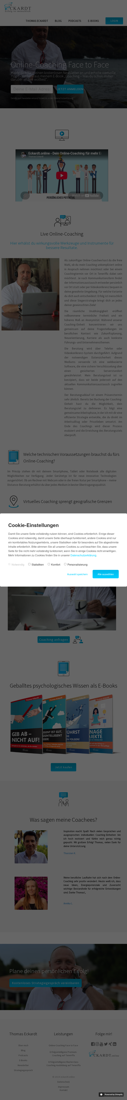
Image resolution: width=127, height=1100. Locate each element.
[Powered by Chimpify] (111, 1094)
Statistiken (38, 564)
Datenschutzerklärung (83, 555)
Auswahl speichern (77, 574)
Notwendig (18, 564)
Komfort (55, 564)
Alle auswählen (106, 574)
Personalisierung (77, 564)
